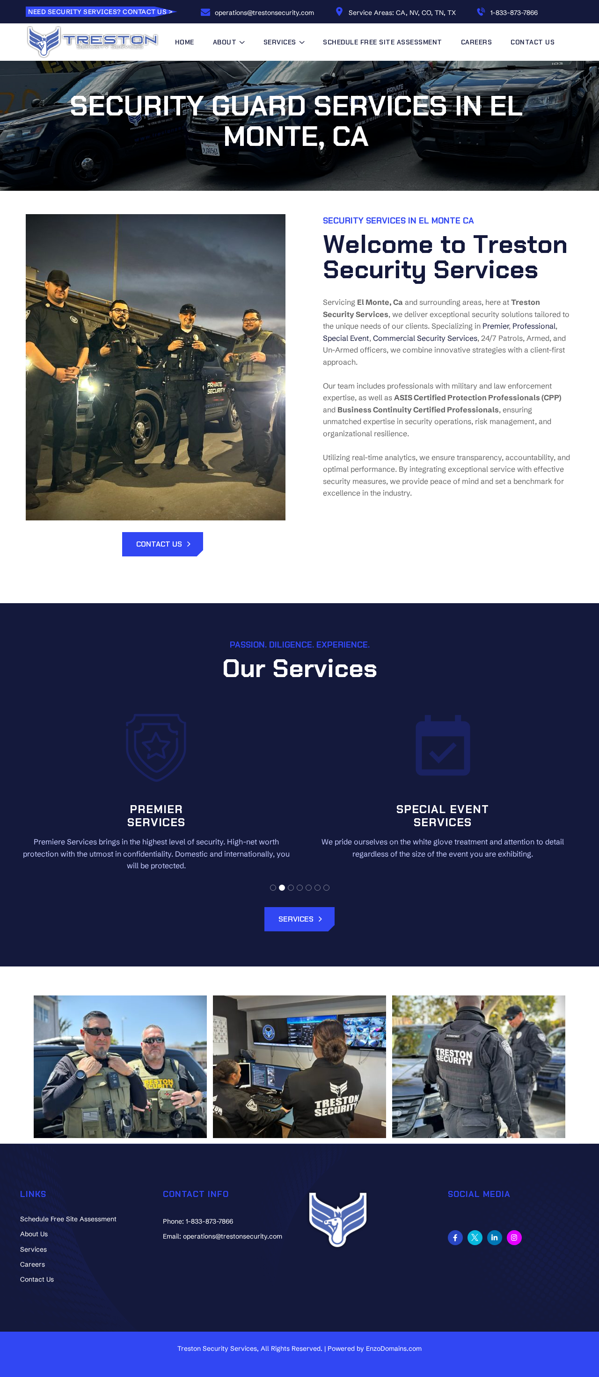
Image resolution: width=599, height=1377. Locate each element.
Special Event (346, 338)
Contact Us (533, 42)
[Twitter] (475, 1237)
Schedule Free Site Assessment (382, 42)
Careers (476, 42)
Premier (495, 326)
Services (33, 1249)
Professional (533, 326)
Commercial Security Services (425, 338)
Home (184, 42)
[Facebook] (455, 1237)
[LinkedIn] (494, 1237)
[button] (273, 888)
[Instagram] (514, 1237)
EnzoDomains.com (394, 1348)
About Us (34, 1234)
